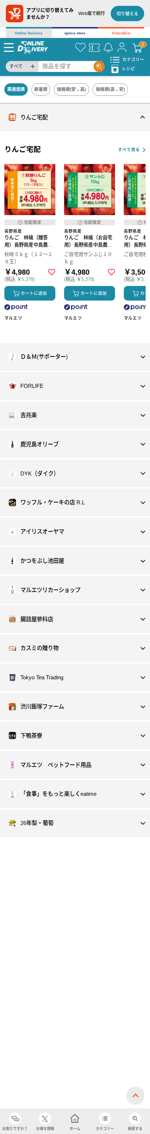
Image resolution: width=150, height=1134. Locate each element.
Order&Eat (121, 33)
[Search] (99, 66)
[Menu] (8, 47)
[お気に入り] (80, 47)
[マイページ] (122, 47)
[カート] (137, 47)
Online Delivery (29, 33)
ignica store (75, 33)
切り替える (127, 13)
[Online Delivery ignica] (32, 47)
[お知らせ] (108, 47)
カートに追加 (34, 293)
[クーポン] (94, 47)
